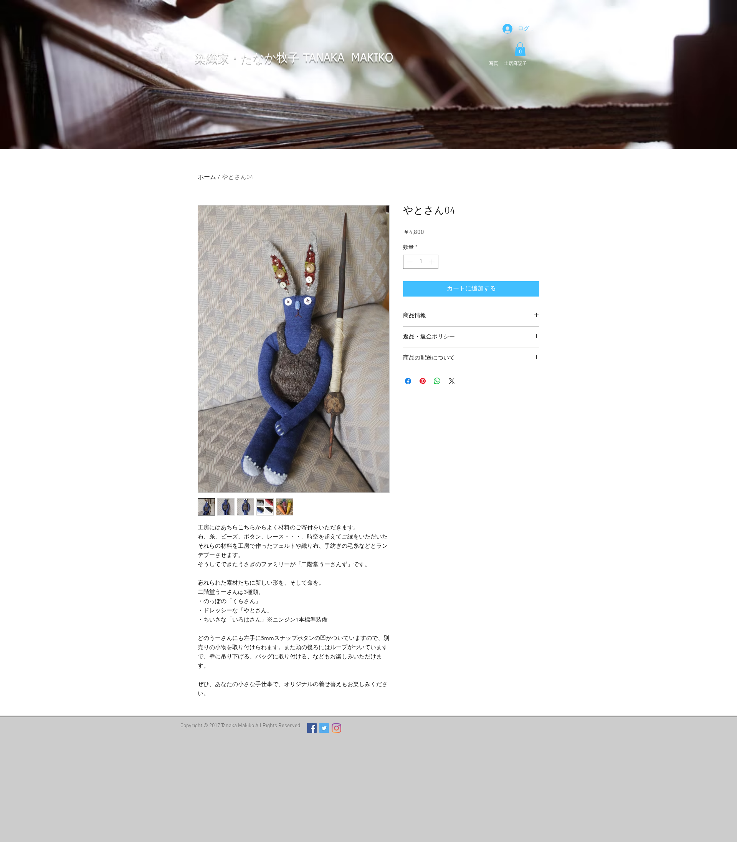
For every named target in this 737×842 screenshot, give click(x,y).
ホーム (207, 177)
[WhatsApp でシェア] (437, 381)
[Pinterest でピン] (422, 381)
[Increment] (432, 262)
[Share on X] (451, 381)
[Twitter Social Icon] (324, 728)
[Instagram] (336, 728)
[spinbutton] (421, 262)
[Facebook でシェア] (408, 381)
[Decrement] (409, 262)
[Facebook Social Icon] (312, 728)
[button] (520, 49)
